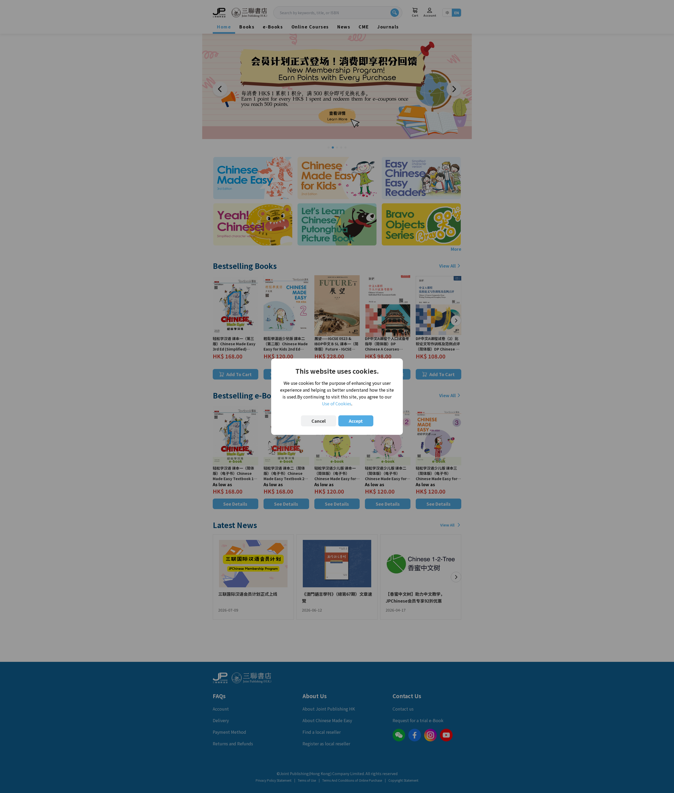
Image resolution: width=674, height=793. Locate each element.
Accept (356, 421)
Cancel (318, 421)
